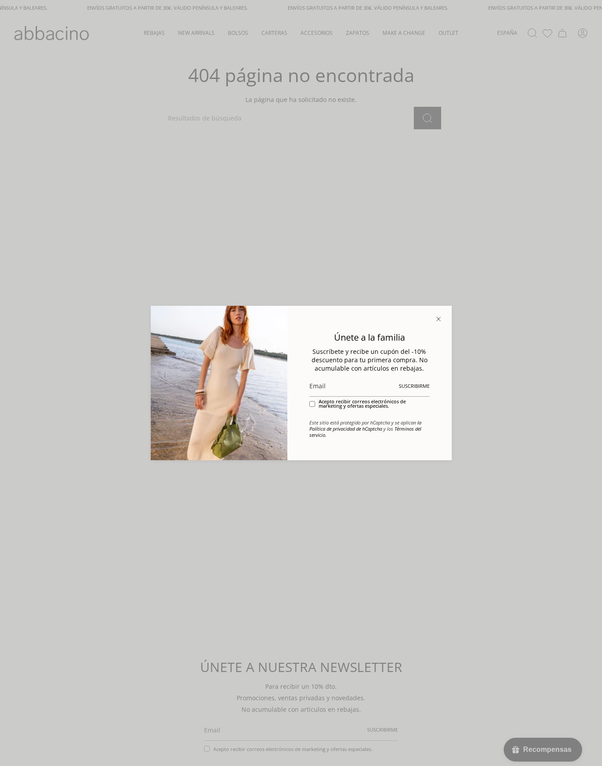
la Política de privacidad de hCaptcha (365, 426)
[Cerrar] (438, 319)
